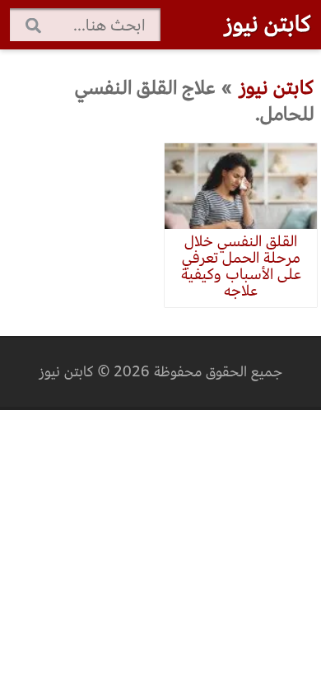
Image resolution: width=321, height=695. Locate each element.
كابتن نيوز (267, 24)
